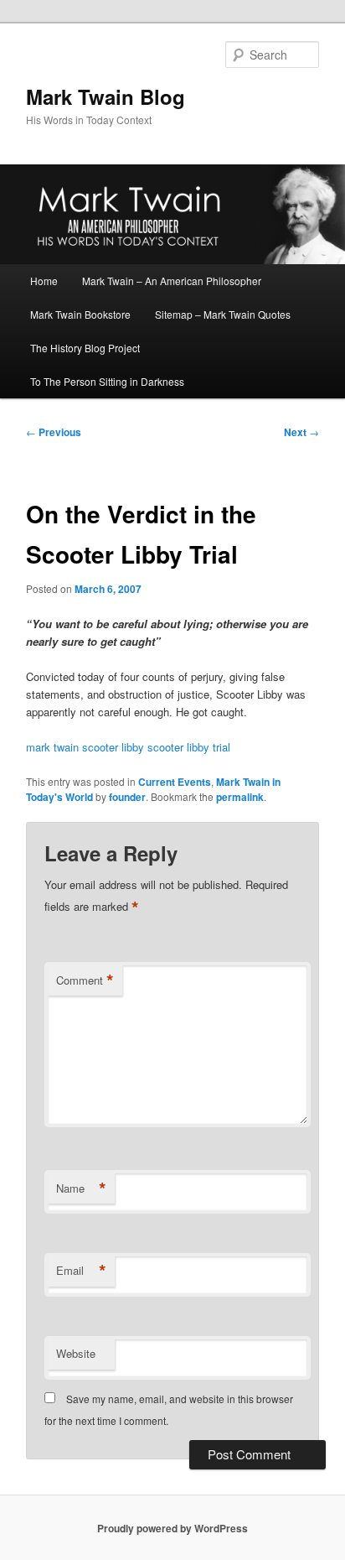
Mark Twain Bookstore (80, 314)
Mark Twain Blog (105, 96)
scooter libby (113, 747)
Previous (53, 431)
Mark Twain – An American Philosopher (171, 280)
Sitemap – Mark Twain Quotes (223, 314)
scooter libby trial (188, 747)
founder (127, 796)
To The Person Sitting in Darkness (107, 381)
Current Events (174, 781)
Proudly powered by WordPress (172, 1528)
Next (301, 431)
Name (81, 1188)
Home (44, 280)
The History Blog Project (85, 348)
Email (81, 1270)
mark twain (52, 747)
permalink (240, 796)
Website (75, 1353)
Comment (85, 980)
